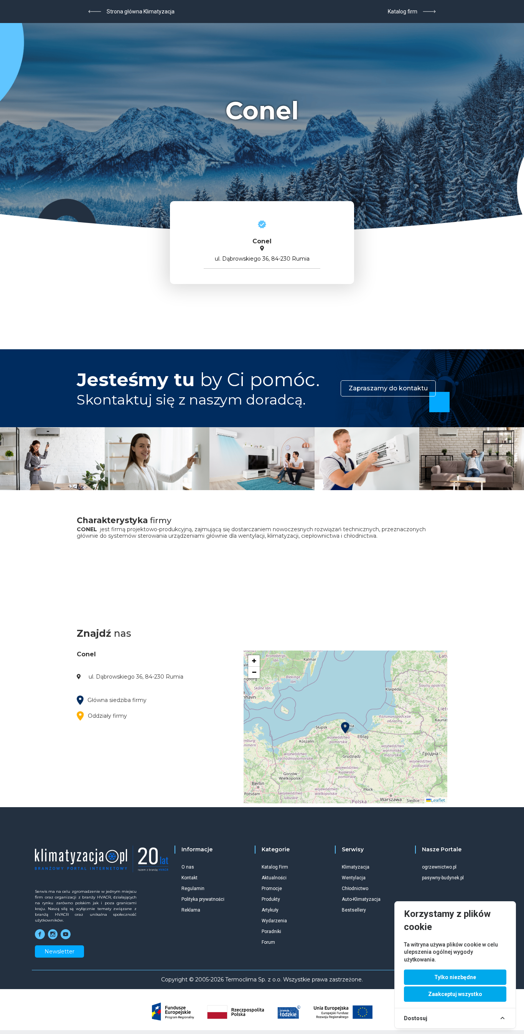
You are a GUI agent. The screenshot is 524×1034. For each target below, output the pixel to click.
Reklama (190, 910)
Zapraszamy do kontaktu (388, 388)
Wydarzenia (274, 920)
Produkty (271, 899)
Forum (268, 942)
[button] (345, 727)
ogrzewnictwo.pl (439, 867)
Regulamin (192, 888)
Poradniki (271, 931)
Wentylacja (354, 877)
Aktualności (274, 877)
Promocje (272, 888)
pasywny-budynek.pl (443, 877)
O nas (187, 867)
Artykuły (270, 910)
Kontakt (189, 877)
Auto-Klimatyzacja (361, 899)
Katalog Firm (275, 867)
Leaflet (438, 800)
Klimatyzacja (355, 867)
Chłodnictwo (355, 888)
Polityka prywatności (202, 899)
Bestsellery (354, 910)
